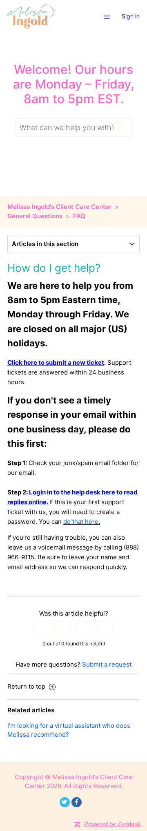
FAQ (79, 216)
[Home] (30, 16)
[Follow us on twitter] (65, 802)
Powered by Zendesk (112, 823)
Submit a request (106, 664)
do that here (80, 521)
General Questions (34, 216)
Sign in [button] (131, 16)
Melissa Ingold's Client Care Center (59, 207)
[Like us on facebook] (76, 802)
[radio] (52, 629)
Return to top (27, 686)
